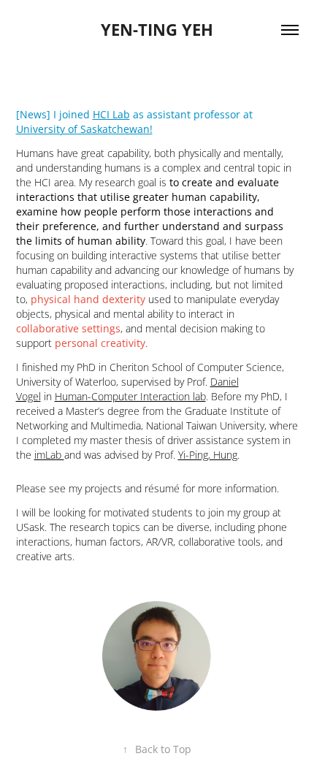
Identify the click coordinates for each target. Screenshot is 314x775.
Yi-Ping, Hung (207, 454)
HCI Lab (111, 114)
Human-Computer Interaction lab (130, 396)
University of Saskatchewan (83, 129)
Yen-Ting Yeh (157, 30)
